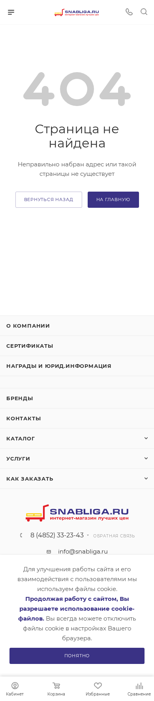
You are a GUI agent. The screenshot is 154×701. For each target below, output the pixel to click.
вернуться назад (48, 199)
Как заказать (29, 478)
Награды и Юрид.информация (59, 366)
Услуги (18, 458)
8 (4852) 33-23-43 (57, 535)
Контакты (23, 418)
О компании (28, 326)
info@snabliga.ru (83, 551)
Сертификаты (29, 346)
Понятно (77, 655)
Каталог (20, 438)
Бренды (19, 398)
